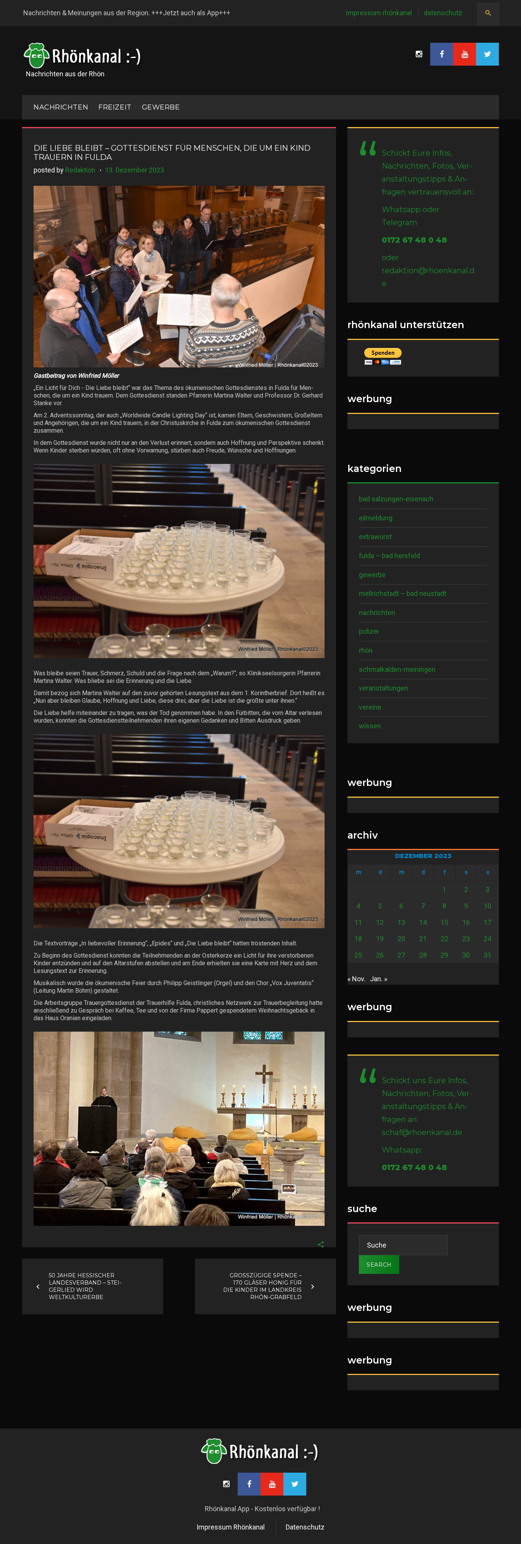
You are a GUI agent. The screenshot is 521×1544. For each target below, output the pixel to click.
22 (444, 939)
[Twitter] (487, 54)
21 (423, 939)
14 (423, 922)
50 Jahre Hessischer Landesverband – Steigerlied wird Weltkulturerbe (85, 1286)
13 (401, 922)
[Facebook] (441, 54)
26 (380, 955)
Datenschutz (443, 13)
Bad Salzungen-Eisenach (396, 499)
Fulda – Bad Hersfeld (389, 556)
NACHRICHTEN (61, 107)
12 (380, 922)
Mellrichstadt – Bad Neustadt (402, 593)
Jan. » (378, 979)
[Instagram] (418, 54)
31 (487, 955)
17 (487, 922)
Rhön (366, 650)
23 (466, 939)
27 (401, 955)
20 (401, 939)
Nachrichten (377, 613)
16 (466, 922)
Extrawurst (375, 537)
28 (423, 955)
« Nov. (356, 979)
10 (487, 906)
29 (444, 955)
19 (380, 939)
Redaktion (80, 170)
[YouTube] (464, 54)
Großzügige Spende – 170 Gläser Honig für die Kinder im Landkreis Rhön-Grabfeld (262, 1286)
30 (466, 955)
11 (358, 922)
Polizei (369, 631)
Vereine (370, 707)
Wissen (370, 726)
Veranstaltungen (383, 688)
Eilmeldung (375, 518)
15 (444, 922)
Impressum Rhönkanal (379, 13)
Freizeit (114, 107)
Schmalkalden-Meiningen (397, 669)
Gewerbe (161, 107)
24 (487, 939)
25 (358, 955)
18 (358, 939)
